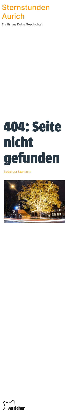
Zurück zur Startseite (17, 171)
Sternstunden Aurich (26, 12)
